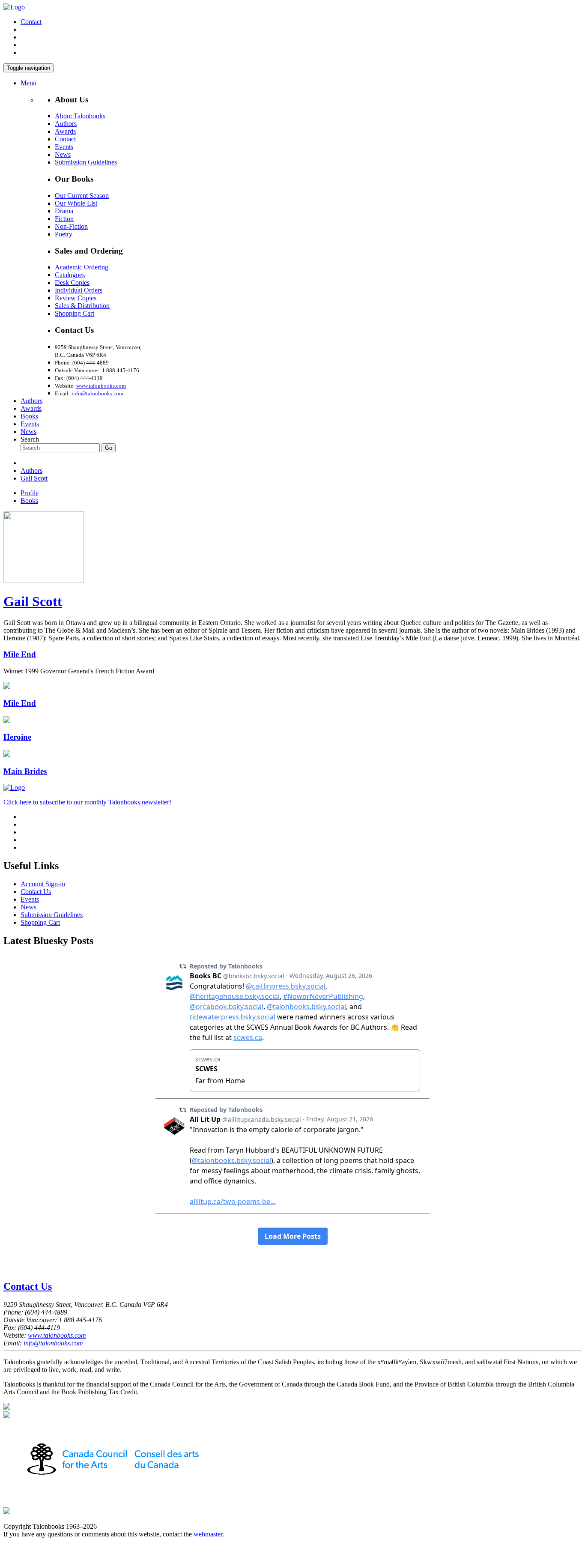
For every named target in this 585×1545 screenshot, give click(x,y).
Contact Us (36, 891)
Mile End (19, 654)
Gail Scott (34, 478)
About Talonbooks (80, 116)
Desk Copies (72, 282)
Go (108, 448)
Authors (66, 123)
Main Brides (25, 771)
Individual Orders (78, 290)
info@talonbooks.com (97, 393)
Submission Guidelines (86, 162)
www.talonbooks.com (101, 386)
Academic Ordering (81, 267)
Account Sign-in (43, 884)
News (63, 154)
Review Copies (75, 298)
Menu (28, 83)
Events (64, 146)
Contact (31, 21)
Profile (30, 492)
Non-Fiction (71, 226)
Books (29, 416)
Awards (65, 131)
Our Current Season (82, 195)
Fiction (64, 218)
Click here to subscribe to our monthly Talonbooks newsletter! (87, 802)
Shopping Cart (74, 313)
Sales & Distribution (82, 305)
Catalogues (70, 274)
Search (30, 439)
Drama (64, 211)
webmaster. (209, 1534)
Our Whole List (76, 203)
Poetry (63, 234)
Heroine (17, 736)
